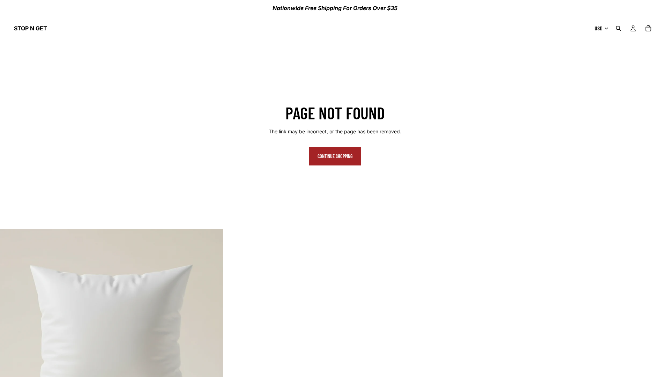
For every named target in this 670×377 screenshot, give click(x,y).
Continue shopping (335, 156)
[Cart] (648, 28)
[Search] (618, 28)
